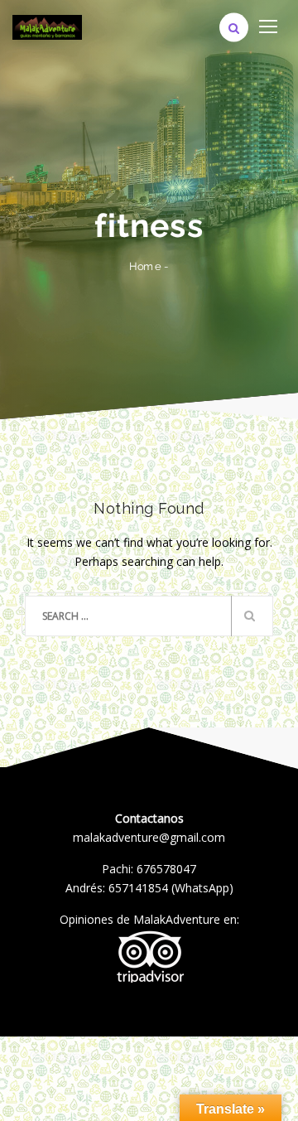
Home (145, 266)
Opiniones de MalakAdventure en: (149, 919)
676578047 (166, 869)
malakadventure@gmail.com (149, 837)
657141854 (138, 888)
